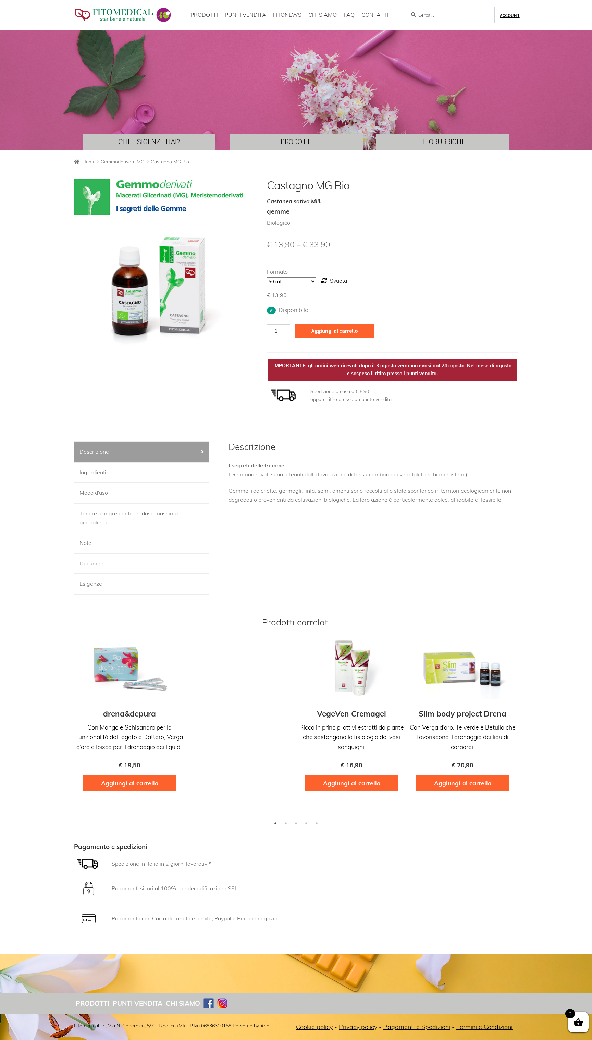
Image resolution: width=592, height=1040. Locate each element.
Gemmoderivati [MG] (123, 162)
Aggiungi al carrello (334, 330)
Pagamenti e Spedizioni (416, 1027)
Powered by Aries (252, 1026)
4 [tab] (306, 823)
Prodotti (92, 1003)
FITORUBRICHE (442, 142)
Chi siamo (183, 1003)
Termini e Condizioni (484, 1027)
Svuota (338, 280)
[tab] (141, 452)
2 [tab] (285, 823)
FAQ (349, 14)
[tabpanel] (129, 717)
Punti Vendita (137, 1003)
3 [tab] (296, 823)
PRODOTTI (204, 14)
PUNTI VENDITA (245, 14)
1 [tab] (275, 823)
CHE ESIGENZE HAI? (149, 142)
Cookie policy (314, 1027)
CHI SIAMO (322, 14)
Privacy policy (358, 1027)
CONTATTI (374, 14)
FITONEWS (287, 14)
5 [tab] (316, 823)
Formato (277, 271)
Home (89, 162)
